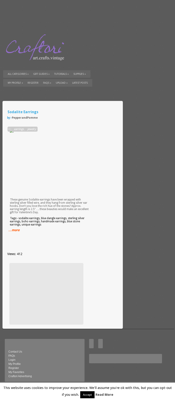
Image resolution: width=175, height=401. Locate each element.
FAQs (47, 82)
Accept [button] (87, 394)
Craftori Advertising (20, 376)
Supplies (79, 74)
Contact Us (15, 351)
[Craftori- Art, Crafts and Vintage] (37, 64)
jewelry (31, 129)
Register (13, 368)
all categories (18, 74)
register (33, 82)
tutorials (61, 74)
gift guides (41, 74)
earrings (19, 129)
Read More (104, 395)
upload (62, 82)
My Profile (15, 82)
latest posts (80, 82)
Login (11, 359)
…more (14, 230)
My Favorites (16, 372)
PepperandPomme (25, 117)
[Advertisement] (46, 293)
